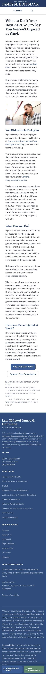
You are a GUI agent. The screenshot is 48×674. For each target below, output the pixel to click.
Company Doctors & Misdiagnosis (15, 490)
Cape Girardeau (8, 544)
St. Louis (5, 530)
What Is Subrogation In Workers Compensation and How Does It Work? (22, 393)
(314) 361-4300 (8, 465)
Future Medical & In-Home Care (14, 481)
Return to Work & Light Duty (13, 504)
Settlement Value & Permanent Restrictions (19, 495)
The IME (5, 486)
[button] (32, 10)
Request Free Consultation (23, 374)
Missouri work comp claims (22, 388)
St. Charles (6, 553)
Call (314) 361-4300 (23, 366)
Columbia (5, 557)
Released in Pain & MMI (11, 477)
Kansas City (6, 535)
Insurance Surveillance (11, 499)
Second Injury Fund (9, 517)
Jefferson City (7, 548)
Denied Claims (7, 513)
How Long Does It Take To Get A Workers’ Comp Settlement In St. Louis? (22, 402)
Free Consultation (34, 669)
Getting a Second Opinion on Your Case (17, 508)
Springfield (6, 539)
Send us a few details (10, 595)
